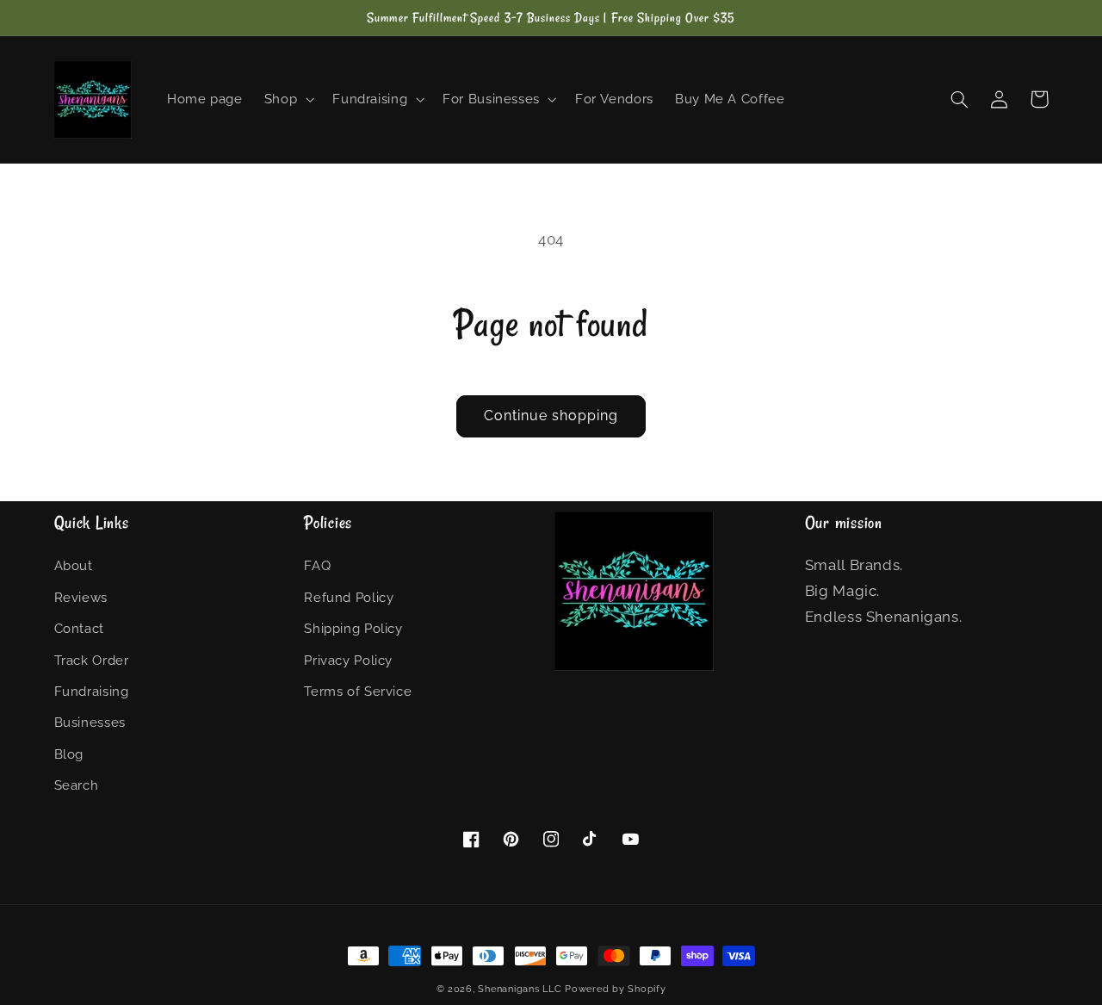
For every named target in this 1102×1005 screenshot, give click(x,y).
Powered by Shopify (615, 988)
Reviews (81, 597)
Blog (69, 754)
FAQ (317, 565)
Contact (79, 628)
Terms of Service (358, 691)
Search (76, 785)
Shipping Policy (353, 628)
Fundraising (91, 691)
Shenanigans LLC (519, 988)
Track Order (91, 660)
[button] (287, 100)
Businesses (90, 722)
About (73, 565)
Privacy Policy (348, 660)
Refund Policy (348, 597)
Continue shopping (551, 415)
